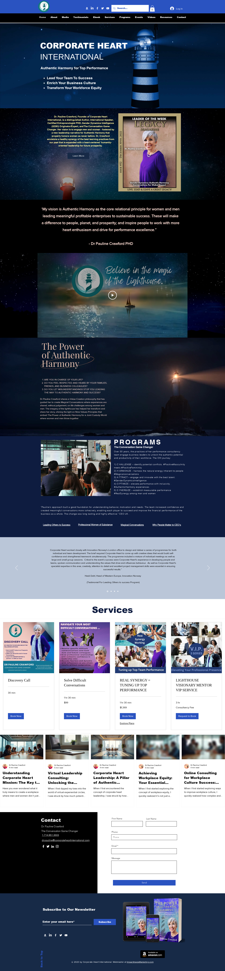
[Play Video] (112, 295)
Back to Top (41, 959)
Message (116, 858)
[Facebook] (97, 8)
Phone (115, 832)
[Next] (208, 568)
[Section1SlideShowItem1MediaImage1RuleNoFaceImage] (107, 591)
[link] (28, 680)
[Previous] (16, 568)
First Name (117, 818)
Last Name (151, 819)
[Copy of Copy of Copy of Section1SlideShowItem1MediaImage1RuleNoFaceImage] (117, 591)
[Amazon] (87, 8)
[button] (152, 8)
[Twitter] (102, 8)
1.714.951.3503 (50, 835)
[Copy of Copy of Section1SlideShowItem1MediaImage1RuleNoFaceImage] (114, 591)
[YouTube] (107, 8)
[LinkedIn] (52, 846)
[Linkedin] (92, 8)
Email (114, 846)
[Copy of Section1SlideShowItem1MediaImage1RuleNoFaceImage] (111, 591)
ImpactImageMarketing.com (140, 962)
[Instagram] (57, 846)
